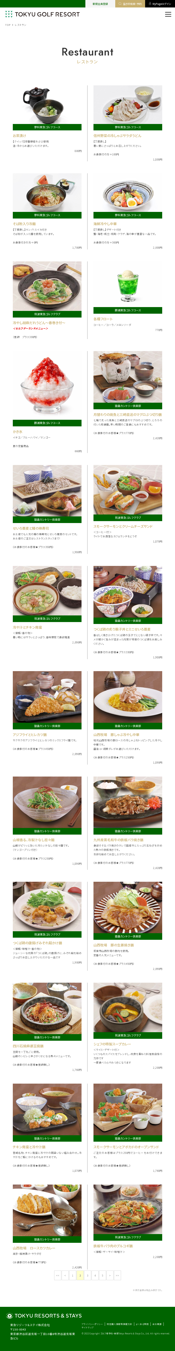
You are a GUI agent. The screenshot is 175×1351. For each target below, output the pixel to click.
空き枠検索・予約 (132, 4)
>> (117, 1275)
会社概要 (157, 1324)
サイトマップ (88, 1327)
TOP (7, 24)
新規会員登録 (100, 4)
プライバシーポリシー (92, 1324)
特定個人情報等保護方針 (119, 1324)
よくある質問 (142, 1324)
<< (57, 1275)
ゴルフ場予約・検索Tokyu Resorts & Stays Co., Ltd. (125, 1333)
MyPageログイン (162, 4)
